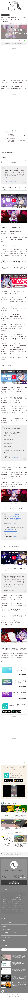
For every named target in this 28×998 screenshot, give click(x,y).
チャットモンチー (5, 903)
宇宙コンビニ (10, 907)
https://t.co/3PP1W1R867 (15, 518)
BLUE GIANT (14, 893)
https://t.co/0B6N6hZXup (14, 519)
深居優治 (12, 909)
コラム (4, 926)
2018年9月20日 (16, 457)
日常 (19, 907)
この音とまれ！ (19, 897)
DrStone (24, 893)
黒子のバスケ (16, 913)
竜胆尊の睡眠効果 (10, 132)
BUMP (19, 893)
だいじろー (14, 899)
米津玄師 (21, 909)
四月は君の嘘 (21, 905)
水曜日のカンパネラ (5, 909)
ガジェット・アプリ (7, 922)
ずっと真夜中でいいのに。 (6, 899)
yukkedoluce (13, 897)
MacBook (14, 895)
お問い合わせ (19, 994)
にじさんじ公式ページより (10, 181)
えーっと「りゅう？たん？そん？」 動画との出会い (16, 136)
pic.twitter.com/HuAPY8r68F (10, 531)
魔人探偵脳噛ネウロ (17, 911)
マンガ (6, 933)
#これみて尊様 (10, 529)
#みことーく (18, 523)
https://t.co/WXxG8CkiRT (14, 516)
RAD (3, 897)
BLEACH (8, 893)
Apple (3, 893)
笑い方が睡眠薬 (11, 138)
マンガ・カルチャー (9, 853)
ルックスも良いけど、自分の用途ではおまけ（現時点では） (16, 141)
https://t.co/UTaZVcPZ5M (15, 514)
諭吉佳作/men (9, 911)
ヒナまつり (17, 903)
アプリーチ (17, 707)
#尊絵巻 (9, 523)
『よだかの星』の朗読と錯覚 (14, 143)
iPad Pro (3, 895)
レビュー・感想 (6, 937)
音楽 (4, 940)
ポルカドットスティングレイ (6, 905)
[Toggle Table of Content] (24, 130)
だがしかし (20, 899)
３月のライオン (22, 913)
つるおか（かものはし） (6, 901)
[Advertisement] (14, 63)
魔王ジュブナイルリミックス (6, 913)
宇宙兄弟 (15, 907)
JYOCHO (9, 895)
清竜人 (17, 909)
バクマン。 (12, 903)
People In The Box (21, 895)
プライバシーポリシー (10, 994)
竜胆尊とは (10, 134)
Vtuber (7, 897)
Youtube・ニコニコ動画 (17, 853)
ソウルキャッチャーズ (15, 901)
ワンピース (15, 905)
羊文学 (3, 911)
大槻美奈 (3, 907)
